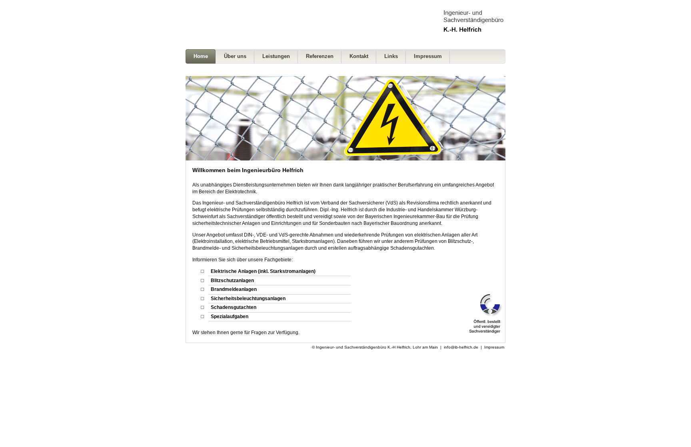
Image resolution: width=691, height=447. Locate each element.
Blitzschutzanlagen (232, 280)
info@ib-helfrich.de (461, 347)
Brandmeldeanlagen (234, 289)
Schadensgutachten (233, 307)
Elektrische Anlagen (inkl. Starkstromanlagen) (263, 271)
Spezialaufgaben (229, 316)
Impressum (494, 347)
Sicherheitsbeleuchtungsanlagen (248, 298)
